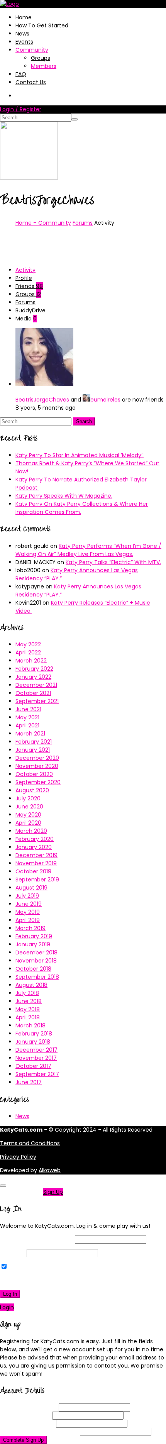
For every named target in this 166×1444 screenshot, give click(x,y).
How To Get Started (41, 25)
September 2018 (37, 977)
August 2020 (32, 790)
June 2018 (28, 1001)
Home (23, 17)
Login (7, 1307)
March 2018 (30, 1025)
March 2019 (30, 928)
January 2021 (32, 750)
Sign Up (53, 1192)
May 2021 (27, 717)
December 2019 (36, 855)
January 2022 (33, 677)
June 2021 (28, 709)
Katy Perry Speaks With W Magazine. (63, 496)
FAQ (20, 74)
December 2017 (36, 1050)
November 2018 (36, 960)
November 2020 (36, 766)
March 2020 (31, 831)
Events (24, 42)
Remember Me (28, 1267)
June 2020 (29, 806)
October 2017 (33, 1066)
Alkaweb (50, 1170)
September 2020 (38, 782)
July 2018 (27, 993)
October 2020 (34, 774)
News (22, 33)
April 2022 (28, 652)
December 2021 (36, 685)
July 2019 (27, 896)
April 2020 (28, 823)
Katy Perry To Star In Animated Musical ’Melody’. (79, 455)
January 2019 (32, 944)
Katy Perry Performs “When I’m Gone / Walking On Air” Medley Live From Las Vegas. (88, 550)
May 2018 (27, 1009)
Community (31, 50)
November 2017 (36, 1058)
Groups (40, 58)
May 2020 (28, 815)
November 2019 (36, 863)
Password (12, 1253)
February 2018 (33, 1033)
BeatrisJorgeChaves (42, 399)
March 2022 (31, 660)
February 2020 (34, 839)
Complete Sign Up (23, 1440)
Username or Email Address (36, 1239)
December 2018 (36, 952)
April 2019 (27, 920)
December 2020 (37, 758)
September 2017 (37, 1074)
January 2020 (33, 847)
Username (28, 1407)
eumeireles (105, 399)
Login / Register (20, 109)
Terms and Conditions (30, 1143)
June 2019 (28, 904)
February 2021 (33, 742)
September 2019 (37, 879)
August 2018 (31, 985)
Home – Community (43, 223)
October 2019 (33, 871)
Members (43, 66)
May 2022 (28, 644)
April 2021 (27, 725)
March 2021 (30, 733)
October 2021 (33, 693)
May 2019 (27, 912)
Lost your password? (30, 1280)
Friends (29, 286)
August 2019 (31, 887)
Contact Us (30, 82)
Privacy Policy (18, 1157)
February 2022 (34, 669)
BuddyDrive (30, 310)
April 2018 (27, 1017)
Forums (83, 223)
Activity (25, 270)
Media (26, 318)
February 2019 (33, 936)
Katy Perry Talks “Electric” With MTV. (113, 562)
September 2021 (37, 701)
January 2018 (32, 1042)
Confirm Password (39, 1432)
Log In (10, 1294)
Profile (23, 278)
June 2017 (28, 1082)
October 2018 (33, 969)
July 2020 (28, 798)
